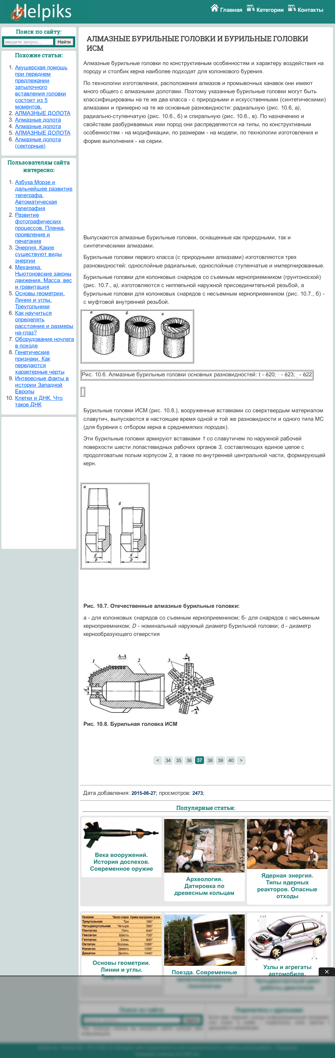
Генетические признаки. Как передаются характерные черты (39, 362)
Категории (270, 10)
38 (210, 760)
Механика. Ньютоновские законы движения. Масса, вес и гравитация (43, 277)
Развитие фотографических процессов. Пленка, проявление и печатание (40, 228)
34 (168, 760)
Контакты (311, 10)
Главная (231, 10)
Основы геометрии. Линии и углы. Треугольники (40, 300)
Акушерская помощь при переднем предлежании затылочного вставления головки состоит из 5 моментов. (41, 87)
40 (231, 760)
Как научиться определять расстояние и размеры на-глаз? (44, 323)
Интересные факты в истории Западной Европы (42, 385)
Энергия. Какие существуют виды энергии (38, 254)
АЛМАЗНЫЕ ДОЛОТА (42, 113)
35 (178, 760)
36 (189, 760)
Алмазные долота (38, 120)
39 (220, 760)
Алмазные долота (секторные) (38, 142)
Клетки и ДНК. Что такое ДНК (38, 401)
